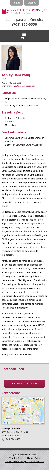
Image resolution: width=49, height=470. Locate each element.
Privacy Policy (34, 458)
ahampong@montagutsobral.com (21, 86)
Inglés (16, 2)
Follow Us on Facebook (24, 383)
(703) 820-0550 (24, 24)
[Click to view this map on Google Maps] (23, 423)
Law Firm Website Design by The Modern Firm (24, 461)
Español (31, 2)
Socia (4, 78)
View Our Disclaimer (18, 458)
